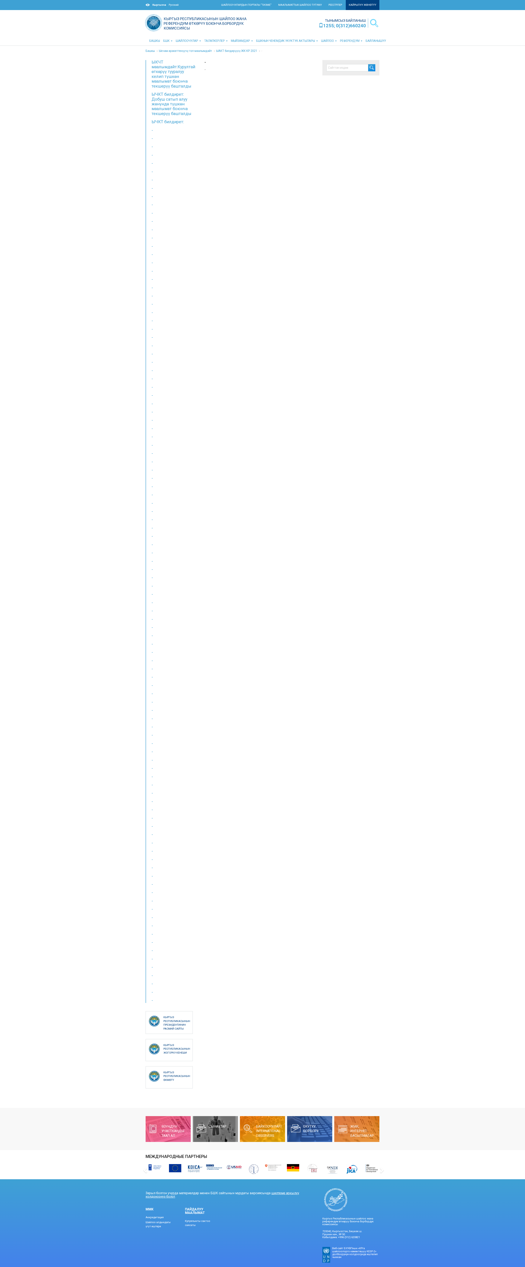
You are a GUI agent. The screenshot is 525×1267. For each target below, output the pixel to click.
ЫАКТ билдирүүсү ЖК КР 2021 (236, 50)
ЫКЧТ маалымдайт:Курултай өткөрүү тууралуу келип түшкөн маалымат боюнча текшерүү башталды (173, 74)
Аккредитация (155, 1217)
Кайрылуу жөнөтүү (362, 4)
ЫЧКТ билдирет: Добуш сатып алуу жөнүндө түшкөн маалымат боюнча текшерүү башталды (171, 104)
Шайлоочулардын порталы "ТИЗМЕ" (246, 4)
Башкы (150, 50)
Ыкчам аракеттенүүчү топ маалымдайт (185, 50)
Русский (174, 4)
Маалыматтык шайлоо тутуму (300, 4)
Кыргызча (159, 4)
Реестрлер (335, 4)
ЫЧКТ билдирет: (168, 121)
